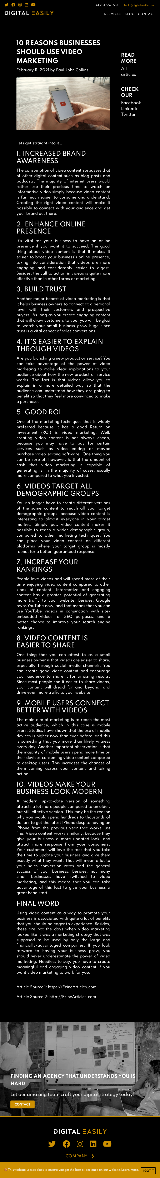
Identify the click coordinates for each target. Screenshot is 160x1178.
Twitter (128, 114)
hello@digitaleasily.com (139, 5)
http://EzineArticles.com (72, 997)
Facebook (131, 103)
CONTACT (147, 14)
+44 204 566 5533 (106, 5)
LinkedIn (130, 109)
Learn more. (130, 1169)
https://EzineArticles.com (72, 987)
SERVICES (113, 14)
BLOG (130, 14)
